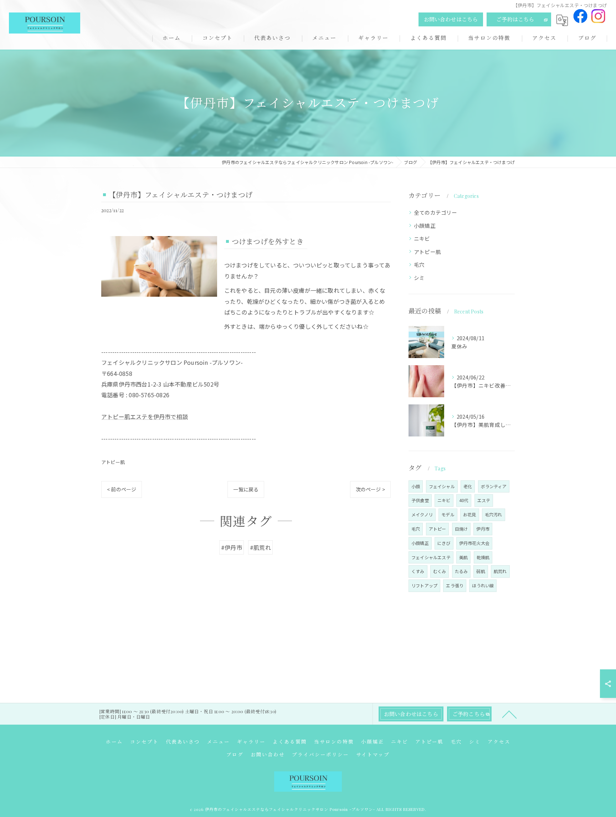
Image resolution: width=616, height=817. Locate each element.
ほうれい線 (483, 585)
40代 (464, 500)
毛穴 (419, 264)
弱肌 (480, 571)
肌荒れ (500, 571)
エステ (484, 500)
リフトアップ (424, 585)
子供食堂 (420, 500)
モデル (448, 514)
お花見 (469, 514)
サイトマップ (373, 754)
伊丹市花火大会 (474, 543)
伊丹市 (482, 529)
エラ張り (454, 585)
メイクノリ (422, 514)
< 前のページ (121, 489)
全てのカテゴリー (435, 212)
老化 (467, 486)
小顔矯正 (425, 225)
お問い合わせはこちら (451, 19)
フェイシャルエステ (431, 557)
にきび (444, 543)
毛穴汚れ (493, 514)
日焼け (461, 529)
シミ (419, 277)
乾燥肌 (483, 557)
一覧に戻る (245, 489)
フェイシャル (442, 486)
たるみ (461, 571)
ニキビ (422, 238)
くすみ (418, 571)
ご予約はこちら (515, 19)
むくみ (439, 571)
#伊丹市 (231, 547)
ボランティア (494, 486)
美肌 (463, 557)
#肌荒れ (260, 547)
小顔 (415, 486)
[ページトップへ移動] (509, 714)
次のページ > (370, 489)
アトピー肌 (113, 462)
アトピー (437, 529)
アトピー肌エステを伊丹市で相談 (144, 416)
